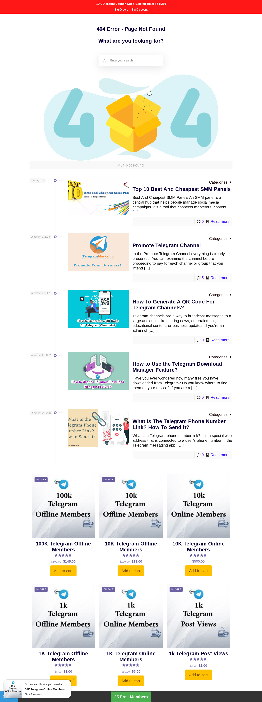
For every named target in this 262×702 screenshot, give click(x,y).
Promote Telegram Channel (167, 245)
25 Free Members (131, 696)
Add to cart (63, 571)
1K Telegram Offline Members (63, 656)
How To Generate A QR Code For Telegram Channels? (174, 305)
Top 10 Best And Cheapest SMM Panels (182, 189)
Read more (220, 221)
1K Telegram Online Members (131, 656)
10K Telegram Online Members (198, 547)
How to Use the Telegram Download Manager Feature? (177, 367)
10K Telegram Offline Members (131, 547)
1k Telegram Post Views (198, 653)
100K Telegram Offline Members (63, 547)
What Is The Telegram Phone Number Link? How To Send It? (179, 424)
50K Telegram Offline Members (45, 689)
